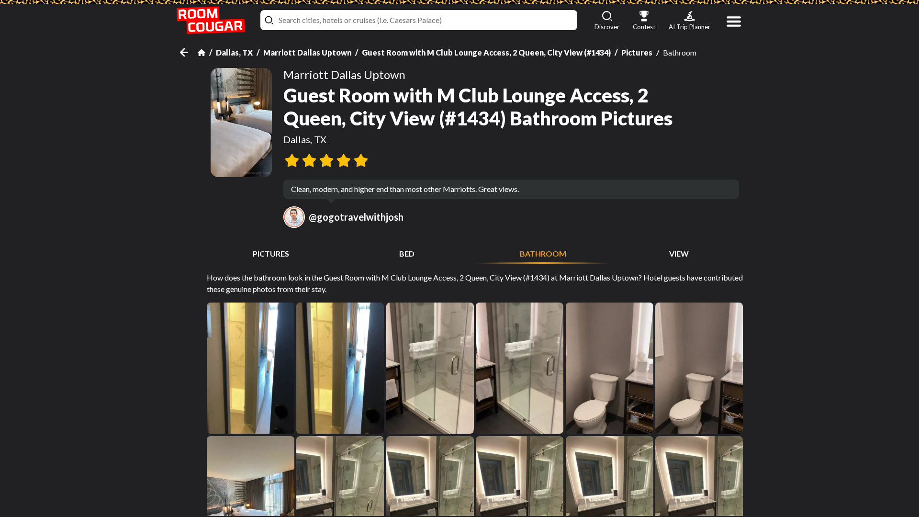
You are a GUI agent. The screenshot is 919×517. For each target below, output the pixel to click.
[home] (210, 20)
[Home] (201, 52)
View (679, 253)
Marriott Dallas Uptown (307, 52)
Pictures (636, 52)
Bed (407, 253)
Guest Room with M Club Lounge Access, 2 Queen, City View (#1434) (486, 52)
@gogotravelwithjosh (356, 217)
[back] (189, 52)
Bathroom (543, 253)
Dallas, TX (234, 52)
